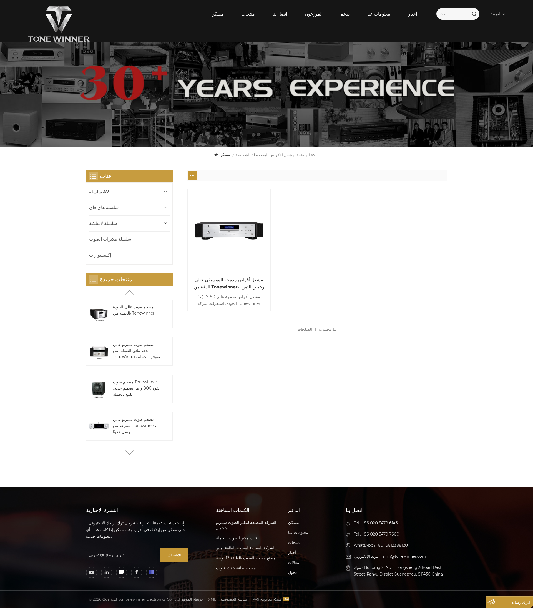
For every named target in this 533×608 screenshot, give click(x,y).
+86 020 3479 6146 (380, 523)
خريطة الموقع (192, 599)
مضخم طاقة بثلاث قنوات (236, 568)
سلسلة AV (99, 191)
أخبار (412, 14)
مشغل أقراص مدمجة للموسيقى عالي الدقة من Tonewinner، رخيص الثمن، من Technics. (229, 284)
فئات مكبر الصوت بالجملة (237, 538)
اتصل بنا (280, 14)
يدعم (345, 14)
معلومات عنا (378, 14)
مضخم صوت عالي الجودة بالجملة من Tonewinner (133, 310)
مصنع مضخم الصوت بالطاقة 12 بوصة (246, 558)
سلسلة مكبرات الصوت (110, 239)
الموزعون (314, 14)
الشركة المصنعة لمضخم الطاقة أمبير (245, 548)
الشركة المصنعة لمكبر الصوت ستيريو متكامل (246, 525)
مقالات (293, 562)
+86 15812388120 (392, 545)
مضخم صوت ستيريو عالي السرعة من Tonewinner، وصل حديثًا (134, 425)
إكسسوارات (100, 255)
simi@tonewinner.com (404, 556)
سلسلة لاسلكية (103, 223)
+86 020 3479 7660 (380, 534)
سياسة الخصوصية (234, 599)
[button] (129, 452)
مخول (293, 572)
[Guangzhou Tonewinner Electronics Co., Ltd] (59, 24)
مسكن (217, 14)
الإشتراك (174, 555)
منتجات (248, 14)
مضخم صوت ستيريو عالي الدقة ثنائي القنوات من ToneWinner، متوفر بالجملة (136, 350)
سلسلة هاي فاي (104, 207)
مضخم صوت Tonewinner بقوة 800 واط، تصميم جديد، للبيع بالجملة (136, 388)
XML (212, 599)
